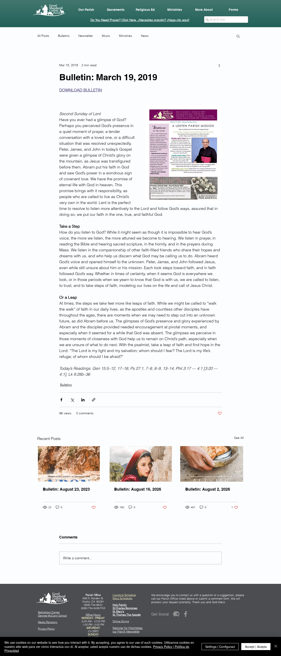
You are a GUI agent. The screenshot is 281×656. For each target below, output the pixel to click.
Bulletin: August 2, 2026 (207, 489)
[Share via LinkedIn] (83, 400)
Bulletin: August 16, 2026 (137, 489)
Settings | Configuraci (220, 646)
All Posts (43, 36)
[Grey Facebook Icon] (185, 614)
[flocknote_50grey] (176, 614)
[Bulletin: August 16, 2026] (140, 464)
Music (106, 36)
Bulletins (64, 36)
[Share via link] (94, 400)
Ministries (125, 36)
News (145, 36)
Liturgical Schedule (124, 595)
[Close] (275, 646)
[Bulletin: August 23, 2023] (69, 464)
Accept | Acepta (256, 646)
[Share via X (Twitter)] (72, 400)
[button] (86, 9)
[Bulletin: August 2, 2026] (211, 464)
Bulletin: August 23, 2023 (66, 489)
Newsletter (85, 36)
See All (239, 438)
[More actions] (219, 65)
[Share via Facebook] (61, 400)
